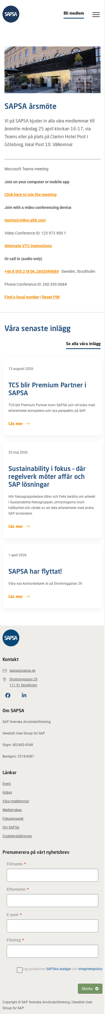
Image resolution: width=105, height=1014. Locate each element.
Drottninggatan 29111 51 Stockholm (24, 682)
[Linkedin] (24, 695)
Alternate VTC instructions (28, 246)
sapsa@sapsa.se (22, 671)
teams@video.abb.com (25, 220)
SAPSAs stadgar (58, 969)
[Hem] (11, 14)
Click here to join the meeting (30, 194)
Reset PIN (51, 297)
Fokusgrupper (13, 819)
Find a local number (21, 297)
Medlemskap (12, 810)
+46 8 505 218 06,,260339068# (31, 271)
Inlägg (7, 792)
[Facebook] (8, 695)
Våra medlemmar (16, 801)
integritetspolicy (90, 969)
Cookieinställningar (17, 836)
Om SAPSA (11, 827)
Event (7, 784)
